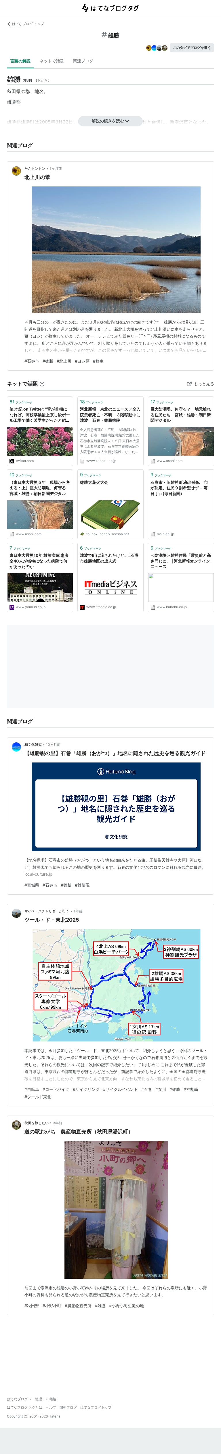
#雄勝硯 (82, 885)
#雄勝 (48, 361)
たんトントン (34, 168)
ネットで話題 (52, 60)
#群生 (98, 361)
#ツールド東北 (37, 1096)
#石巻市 (31, 361)
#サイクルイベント (120, 1089)
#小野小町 (52, 1305)
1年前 (78, 911)
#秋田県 (31, 1305)
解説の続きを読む (108, 120)
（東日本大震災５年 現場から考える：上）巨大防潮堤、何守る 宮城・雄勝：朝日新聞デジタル (39, 488)
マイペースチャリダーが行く (46, 911)
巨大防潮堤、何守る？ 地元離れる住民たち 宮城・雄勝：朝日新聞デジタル (180, 415)
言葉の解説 (20, 60)
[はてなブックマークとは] (42, 384)
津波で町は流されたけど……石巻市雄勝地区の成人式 (109, 558)
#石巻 (146, 1089)
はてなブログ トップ (28, 24)
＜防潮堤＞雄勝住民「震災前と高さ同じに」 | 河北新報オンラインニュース (180, 561)
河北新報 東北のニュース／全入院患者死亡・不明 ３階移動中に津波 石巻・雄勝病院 (110, 415)
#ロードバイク (56, 1089)
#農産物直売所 (78, 1305)
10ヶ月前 (53, 744)
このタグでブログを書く (192, 47)
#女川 (160, 1089)
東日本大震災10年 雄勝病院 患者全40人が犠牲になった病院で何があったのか (38, 561)
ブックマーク (21, 402)
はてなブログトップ (95, 1407)
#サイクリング (86, 1089)
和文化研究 (33, 744)
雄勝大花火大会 (94, 482)
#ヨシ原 (82, 361)
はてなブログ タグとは (24, 1407)
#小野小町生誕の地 (126, 1305)
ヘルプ (51, 1407)
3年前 (57, 1123)
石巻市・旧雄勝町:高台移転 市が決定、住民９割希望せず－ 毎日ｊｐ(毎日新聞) (179, 488)
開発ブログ (68, 1407)
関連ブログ (83, 60)
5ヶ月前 (55, 168)
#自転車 (31, 1089)
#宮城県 (31, 885)
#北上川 (64, 361)
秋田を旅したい (36, 1123)
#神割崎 (191, 1089)
